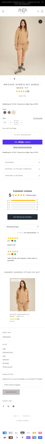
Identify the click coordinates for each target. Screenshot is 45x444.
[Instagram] (8, 406)
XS (5, 122)
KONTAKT (6, 360)
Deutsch (26, 416)
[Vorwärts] (34, 78)
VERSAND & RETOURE (14, 176)
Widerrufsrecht (7, 367)
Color (4, 109)
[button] (4, 112)
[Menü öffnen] (3, 11)
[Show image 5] (23, 78)
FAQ (4, 356)
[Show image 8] (30, 78)
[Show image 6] (25, 78)
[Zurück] (10, 78)
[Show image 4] (21, 78)
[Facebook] (3, 406)
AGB (4, 349)
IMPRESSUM (7, 337)
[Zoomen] (40, 21)
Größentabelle (37, 118)
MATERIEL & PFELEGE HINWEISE (18, 169)
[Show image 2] (16, 78)
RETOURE (6, 363)
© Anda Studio (22, 420)
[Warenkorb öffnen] (42, 11)
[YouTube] (13, 406)
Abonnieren (11, 392)
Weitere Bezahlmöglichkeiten (22, 147)
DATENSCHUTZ (8, 352)
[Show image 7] (28, 78)
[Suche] (38, 11)
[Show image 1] (14, 78)
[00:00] (22, 45)
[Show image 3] (19, 78)
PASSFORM (9, 162)
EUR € (16, 416)
